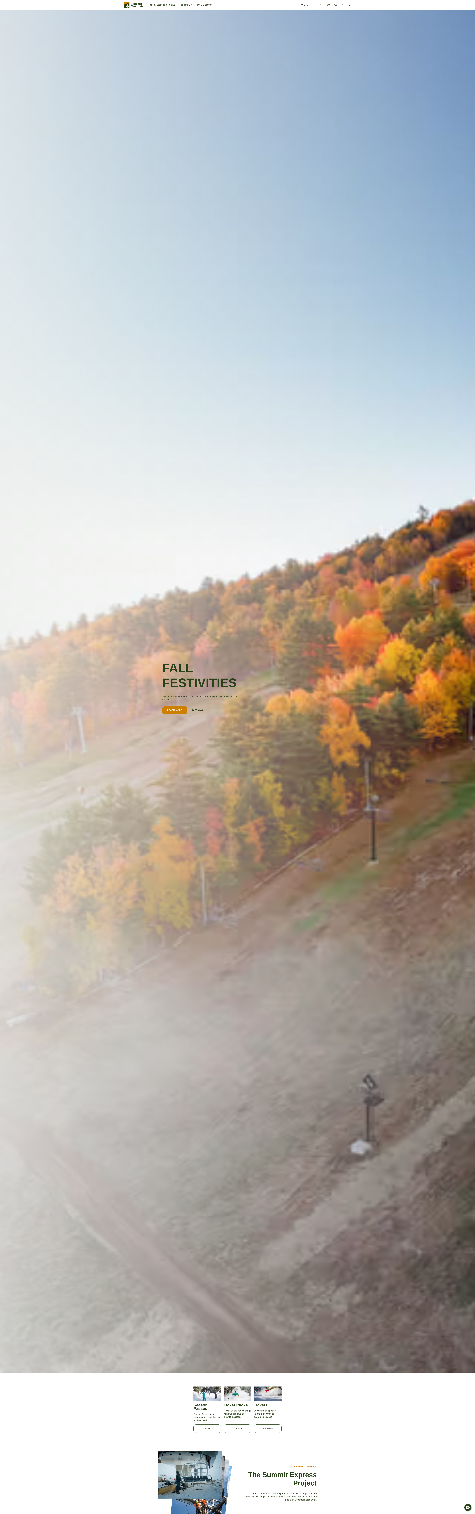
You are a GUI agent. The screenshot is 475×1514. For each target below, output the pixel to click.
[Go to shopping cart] (343, 5)
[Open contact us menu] (321, 5)
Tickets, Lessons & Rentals (161, 5)
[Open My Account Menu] (350, 5)
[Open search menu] (335, 5)
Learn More (207, 1428)
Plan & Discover (204, 5)
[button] (467, 1507)
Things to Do (185, 5)
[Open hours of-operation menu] (328, 5)
